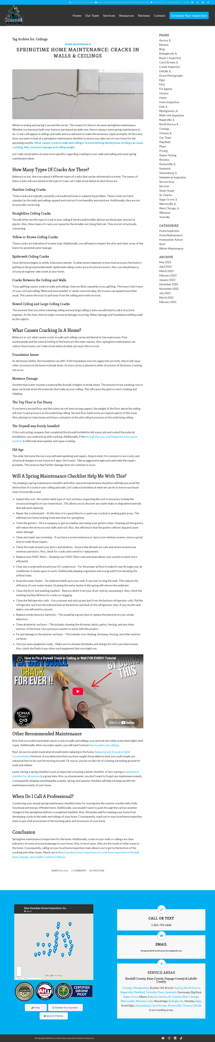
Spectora (98, 870)
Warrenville (127, 1001)
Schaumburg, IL (168, 173)
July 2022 (165, 293)
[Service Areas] (161, 963)
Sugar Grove (130, 996)
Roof (162, 244)
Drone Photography (171, 75)
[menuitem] (77, 15)
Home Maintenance (78, 44)
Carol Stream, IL (168, 62)
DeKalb (197, 1005)
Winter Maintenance (171, 248)
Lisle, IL (163, 106)
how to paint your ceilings (104, 745)
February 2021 (168, 302)
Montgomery (141, 987)
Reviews (164, 159)
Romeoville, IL (167, 164)
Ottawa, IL (165, 133)
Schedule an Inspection (172, 177)
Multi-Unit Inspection (171, 115)
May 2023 (165, 262)
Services (164, 186)
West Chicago (190, 996)
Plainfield (164, 142)
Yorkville (164, 217)
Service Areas (161, 973)
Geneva (163, 93)
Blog (162, 49)
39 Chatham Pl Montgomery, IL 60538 (171, 2)
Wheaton (164, 212)
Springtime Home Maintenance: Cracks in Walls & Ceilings (78, 53)
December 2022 (168, 284)
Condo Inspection (169, 66)
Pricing (163, 151)
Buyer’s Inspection (170, 58)
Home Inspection (169, 102)
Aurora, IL (165, 40)
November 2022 (169, 288)
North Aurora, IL (169, 124)
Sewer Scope (166, 190)
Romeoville (174, 1005)
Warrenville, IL (167, 203)
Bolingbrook (176, 1001)
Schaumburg (142, 1005)
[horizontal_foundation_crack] (77, 94)
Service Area (166, 181)
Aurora (178, 987)
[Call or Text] (161, 909)
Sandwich (164, 168)
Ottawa (187, 1005)
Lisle (150, 1001)
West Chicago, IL (169, 208)
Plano (162, 146)
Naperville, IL (167, 119)
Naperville (127, 992)
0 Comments (78, 870)
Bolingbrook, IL (168, 53)
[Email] (161, 935)
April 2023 (165, 266)
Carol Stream (159, 1005)
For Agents (165, 89)
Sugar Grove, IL (168, 199)
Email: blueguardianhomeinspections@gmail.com (123, 2)
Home (163, 97)
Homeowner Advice (171, 239)
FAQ (162, 84)
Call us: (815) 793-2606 (83, 2)
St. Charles (165, 195)
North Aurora (192, 987)
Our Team (165, 137)
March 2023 (166, 271)
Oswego (164, 128)
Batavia (163, 44)
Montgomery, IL (168, 111)
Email (161, 944)
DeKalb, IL (165, 71)
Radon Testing (167, 155)
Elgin (162, 80)
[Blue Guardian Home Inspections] (14, 15)
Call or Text (161, 918)
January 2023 (167, 280)
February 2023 (168, 275)
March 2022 (166, 297)
